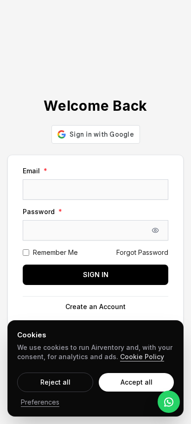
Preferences (40, 402)
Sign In (95, 274)
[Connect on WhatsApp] (169, 402)
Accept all (137, 382)
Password (42, 211)
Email (35, 171)
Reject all (55, 382)
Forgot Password (142, 252)
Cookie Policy (142, 357)
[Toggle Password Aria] (155, 230)
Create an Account (95, 306)
